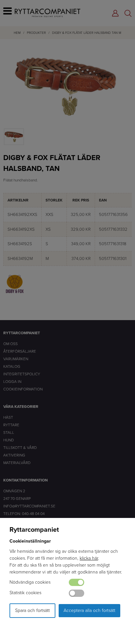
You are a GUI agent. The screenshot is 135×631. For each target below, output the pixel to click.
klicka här (89, 558)
